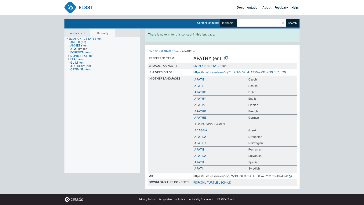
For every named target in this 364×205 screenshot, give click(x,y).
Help (294, 7)
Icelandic (227, 22)
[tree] (102, 105)
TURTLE (212, 182)
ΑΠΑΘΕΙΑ (200, 130)
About (266, 7)
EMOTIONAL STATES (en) (164, 51)
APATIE (199, 79)
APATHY (200, 98)
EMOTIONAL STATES (207, 66)
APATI (198, 86)
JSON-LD (225, 182)
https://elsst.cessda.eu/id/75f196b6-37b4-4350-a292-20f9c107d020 (239, 72)
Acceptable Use (171, 199)
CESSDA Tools (225, 199)
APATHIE (200, 92)
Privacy (147, 199)
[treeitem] (87, 38)
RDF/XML (199, 182)
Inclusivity (201, 199)
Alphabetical (77, 33)
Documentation (248, 7)
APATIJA (200, 137)
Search (292, 22)
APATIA (199, 105)
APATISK (200, 143)
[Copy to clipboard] (226, 58)
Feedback (281, 7)
